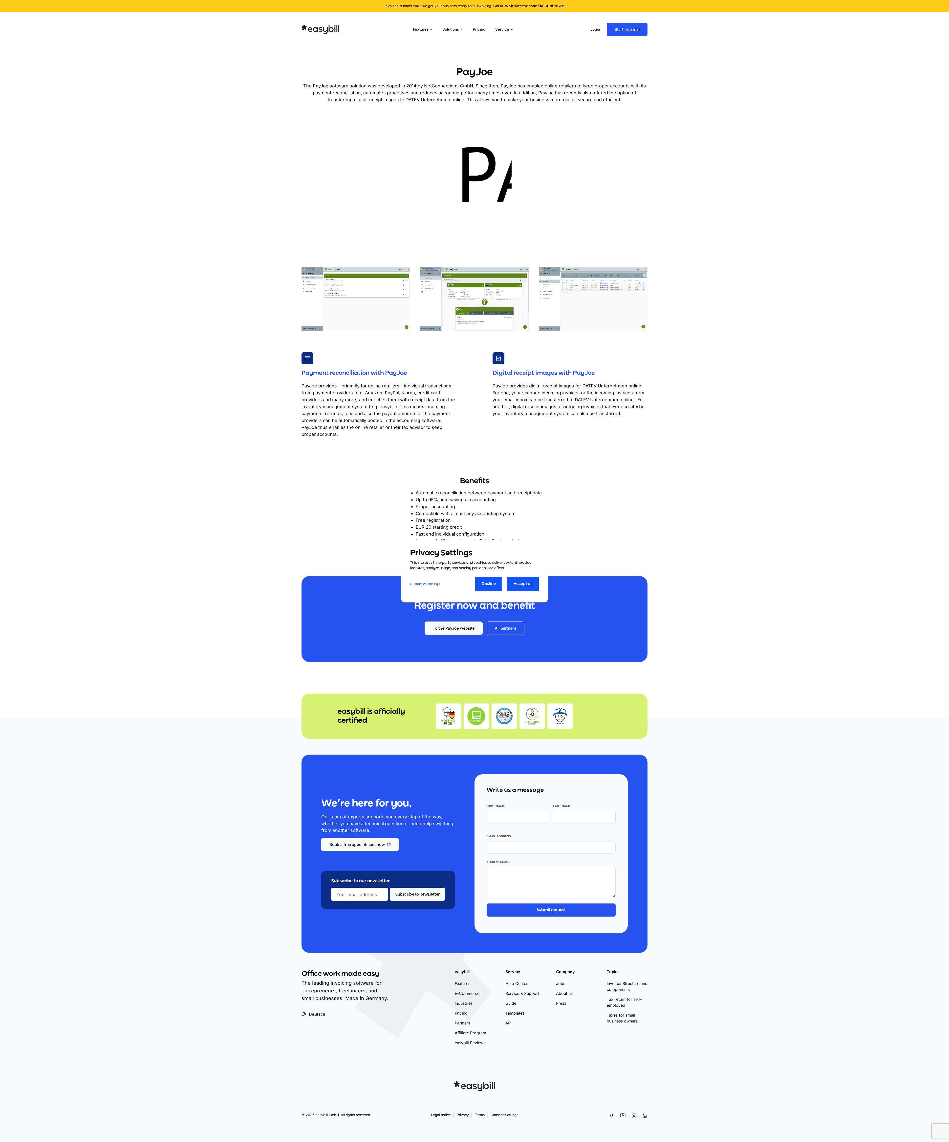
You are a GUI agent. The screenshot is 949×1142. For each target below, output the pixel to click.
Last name (562, 806)
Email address (499, 836)
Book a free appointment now (357, 844)
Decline (489, 584)
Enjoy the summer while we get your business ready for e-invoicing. (475, 6)
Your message (498, 862)
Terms (480, 1115)
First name (496, 806)
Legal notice (441, 1115)
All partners (505, 628)
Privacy (463, 1115)
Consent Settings (504, 1115)
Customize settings (425, 584)
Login (595, 29)
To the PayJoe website (453, 628)
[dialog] (474, 571)
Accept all (523, 584)
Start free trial (627, 29)
